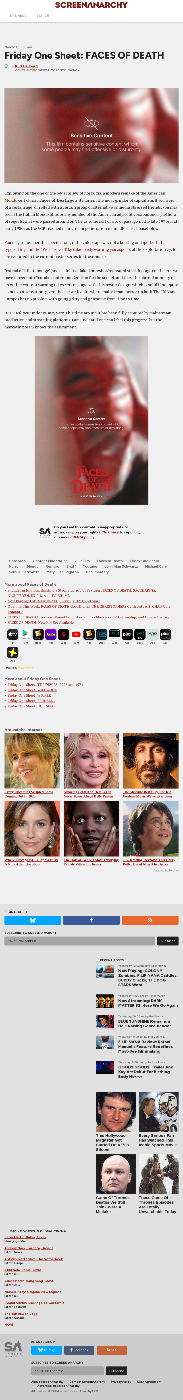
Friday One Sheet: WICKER (29, 695)
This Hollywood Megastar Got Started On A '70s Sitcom (112, 1142)
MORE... (10, 1325)
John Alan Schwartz (121, 566)
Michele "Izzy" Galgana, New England (33, 1292)
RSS (114, 1350)
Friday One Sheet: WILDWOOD (32, 689)
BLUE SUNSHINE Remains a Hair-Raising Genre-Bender (144, 1023)
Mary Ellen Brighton (62, 572)
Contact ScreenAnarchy (87, 1381)
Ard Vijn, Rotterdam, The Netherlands (33, 1259)
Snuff (71, 566)
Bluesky (49, 1350)
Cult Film (82, 561)
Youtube (90, 566)
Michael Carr (155, 566)
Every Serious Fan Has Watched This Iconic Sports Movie (158, 1140)
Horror (14, 566)
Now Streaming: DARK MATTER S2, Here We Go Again (148, 1003)
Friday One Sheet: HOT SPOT (31, 706)
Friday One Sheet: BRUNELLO (31, 700)
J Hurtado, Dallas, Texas (22, 1270)
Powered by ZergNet (166, 870)
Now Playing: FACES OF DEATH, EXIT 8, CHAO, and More (54, 600)
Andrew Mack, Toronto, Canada (28, 1248)
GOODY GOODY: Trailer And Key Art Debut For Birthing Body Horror (145, 1072)
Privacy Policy (121, 1381)
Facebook (81, 1350)
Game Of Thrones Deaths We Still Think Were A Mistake (113, 1204)
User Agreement (149, 1381)
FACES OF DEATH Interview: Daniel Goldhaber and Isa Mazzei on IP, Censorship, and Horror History (88, 617)
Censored (17, 561)
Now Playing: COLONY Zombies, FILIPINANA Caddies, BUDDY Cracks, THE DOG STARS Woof (148, 977)
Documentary (97, 572)
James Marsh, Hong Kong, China (29, 1281)
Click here (110, 532)
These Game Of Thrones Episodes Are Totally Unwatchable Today (157, 1204)
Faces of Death (110, 561)
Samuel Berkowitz (24, 572)
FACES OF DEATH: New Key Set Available (41, 622)
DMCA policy (83, 537)
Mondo (10, 200)
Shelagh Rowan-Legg (20, 1314)
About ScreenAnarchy (47, 1381)
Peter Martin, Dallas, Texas (25, 1237)
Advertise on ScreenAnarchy (58, 1385)
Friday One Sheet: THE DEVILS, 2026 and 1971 (45, 684)
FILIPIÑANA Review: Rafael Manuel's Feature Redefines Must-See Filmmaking (145, 1046)
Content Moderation (50, 561)
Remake (52, 566)
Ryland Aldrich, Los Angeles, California (34, 1303)
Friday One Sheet (145, 561)
